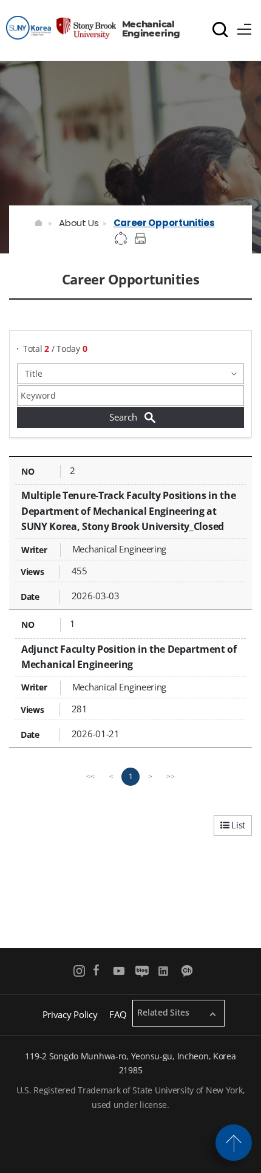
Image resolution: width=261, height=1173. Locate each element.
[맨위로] (233, 1142)
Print (142, 239)
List (237, 825)
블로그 (142, 971)
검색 (220, 29)
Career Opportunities (164, 222)
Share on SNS (121, 239)
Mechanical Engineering (151, 29)
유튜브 (119, 971)
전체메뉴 (244, 27)
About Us (79, 222)
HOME (39, 223)
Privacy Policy (70, 1014)
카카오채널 (188, 971)
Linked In (165, 971)
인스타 (80, 971)
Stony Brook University (61, 27)
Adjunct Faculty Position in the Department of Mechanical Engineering (129, 657)
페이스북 (96, 971)
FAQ (117, 1014)
